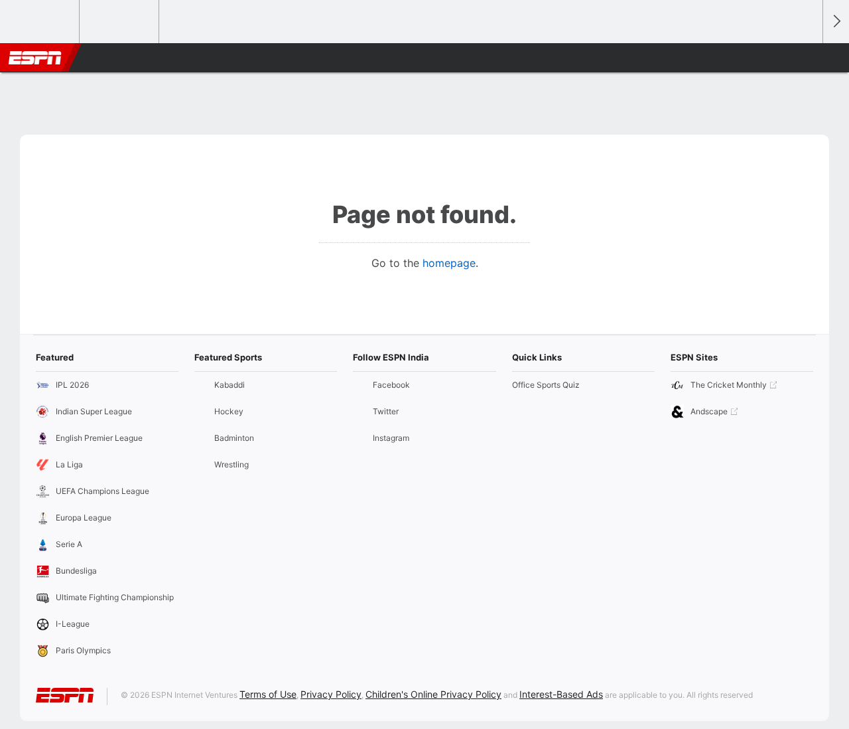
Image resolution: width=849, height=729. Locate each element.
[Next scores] (835, 21)
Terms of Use (267, 694)
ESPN (35, 57)
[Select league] (40, 22)
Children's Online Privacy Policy (433, 694)
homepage (449, 263)
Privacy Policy (330, 694)
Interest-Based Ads (561, 694)
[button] (806, 57)
